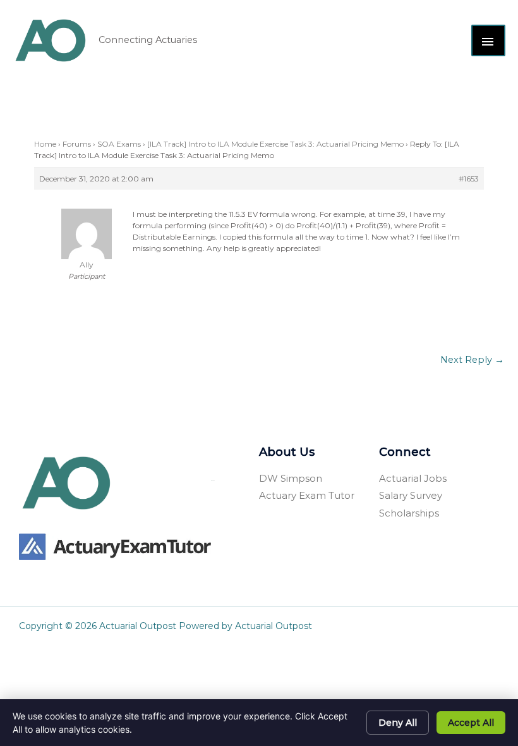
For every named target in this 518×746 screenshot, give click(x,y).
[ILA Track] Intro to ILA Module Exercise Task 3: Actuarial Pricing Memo (275, 144)
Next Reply (472, 359)
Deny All (397, 722)
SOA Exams (119, 144)
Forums (77, 144)
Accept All (471, 722)
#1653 (469, 178)
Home (45, 144)
